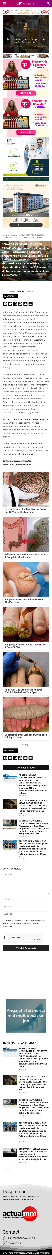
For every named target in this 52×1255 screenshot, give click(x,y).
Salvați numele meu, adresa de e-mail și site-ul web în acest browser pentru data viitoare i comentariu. (24, 923)
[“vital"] (26, 1016)
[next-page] (8, 1167)
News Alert (14, 235)
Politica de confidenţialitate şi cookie (30, 1253)
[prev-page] (4, 1167)
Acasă (5, 235)
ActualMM (20, 292)
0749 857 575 (14, 1243)
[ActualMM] (6, 291)
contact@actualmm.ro (21, 1238)
